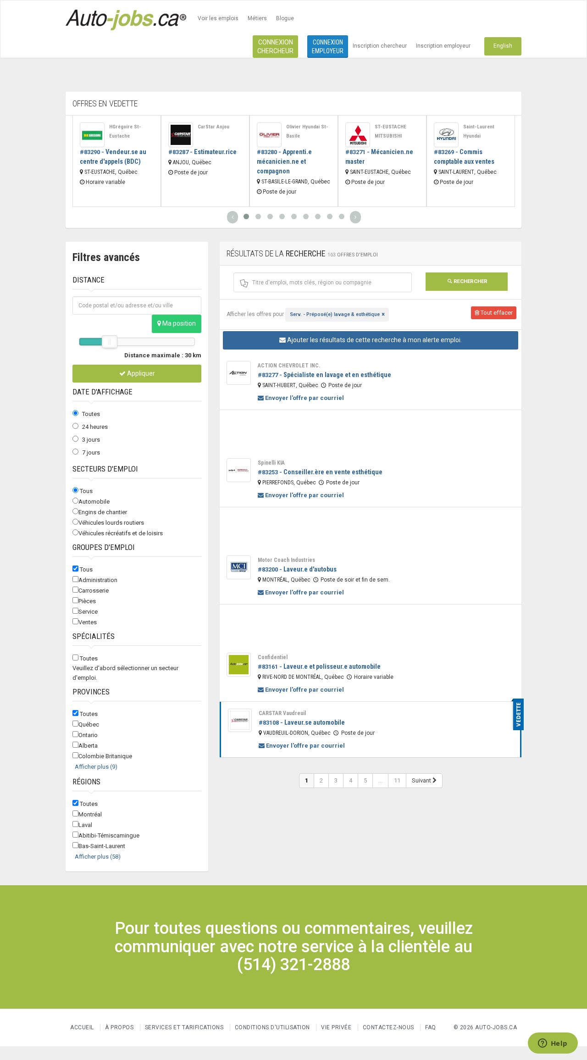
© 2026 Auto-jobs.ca (485, 1027)
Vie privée (337, 1027)
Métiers (257, 18)
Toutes (91, 414)
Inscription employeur (443, 46)
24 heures (95, 426)
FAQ (430, 1027)
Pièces (87, 601)
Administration (97, 580)
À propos (119, 1027)
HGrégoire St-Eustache (125, 131)
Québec (88, 724)
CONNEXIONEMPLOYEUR (327, 47)
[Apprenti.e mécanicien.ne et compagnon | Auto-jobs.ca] (269, 134)
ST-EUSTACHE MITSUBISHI (390, 131)
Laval (85, 824)
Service (88, 611)
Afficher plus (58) (98, 856)
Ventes (87, 622)
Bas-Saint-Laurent (101, 846)
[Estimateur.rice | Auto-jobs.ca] (180, 134)
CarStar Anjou (213, 127)
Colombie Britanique (105, 756)
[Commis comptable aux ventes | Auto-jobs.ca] (446, 134)
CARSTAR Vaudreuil (282, 713)
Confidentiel (273, 657)
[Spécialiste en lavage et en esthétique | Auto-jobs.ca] (238, 373)
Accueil (82, 1027)
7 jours (91, 452)
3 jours (91, 439)
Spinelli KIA (271, 463)
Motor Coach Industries (286, 560)
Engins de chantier (102, 512)
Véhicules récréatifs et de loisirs (120, 533)
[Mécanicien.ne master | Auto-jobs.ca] (357, 134)
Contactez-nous (388, 1027)
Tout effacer (496, 312)
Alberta (88, 745)
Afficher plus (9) (96, 766)
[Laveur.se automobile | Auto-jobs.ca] (240, 721)
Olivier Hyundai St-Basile (307, 131)
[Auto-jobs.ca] (126, 18)
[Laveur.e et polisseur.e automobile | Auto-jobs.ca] (238, 665)
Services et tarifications (184, 1027)
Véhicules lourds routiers (111, 522)
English (502, 46)
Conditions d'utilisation (272, 1027)
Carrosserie (93, 590)
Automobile (94, 501)
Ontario (88, 735)
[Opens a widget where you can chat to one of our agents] (552, 1043)
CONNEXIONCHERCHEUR (275, 47)
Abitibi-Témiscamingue (108, 835)
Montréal (90, 814)
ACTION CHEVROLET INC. (289, 365)
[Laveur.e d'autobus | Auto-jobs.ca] (238, 567)
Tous (86, 491)
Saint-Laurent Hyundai (478, 131)
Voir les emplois (218, 18)
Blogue (285, 18)
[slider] (109, 341)
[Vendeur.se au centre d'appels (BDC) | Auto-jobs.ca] (92, 134)
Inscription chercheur (380, 46)
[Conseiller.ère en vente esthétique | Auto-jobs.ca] (238, 470)
